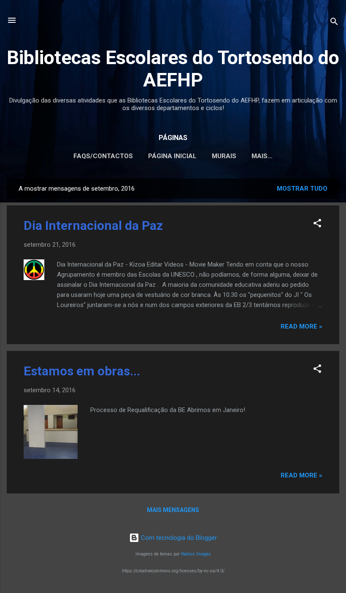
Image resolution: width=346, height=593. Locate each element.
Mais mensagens (173, 510)
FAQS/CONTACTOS (103, 156)
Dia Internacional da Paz (93, 225)
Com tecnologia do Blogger (178, 538)
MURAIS (224, 156)
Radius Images (196, 554)
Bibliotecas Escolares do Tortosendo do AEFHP (173, 68)
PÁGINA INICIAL (172, 156)
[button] (317, 224)
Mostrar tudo (302, 188)
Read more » (301, 326)
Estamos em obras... (82, 371)
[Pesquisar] (334, 23)
